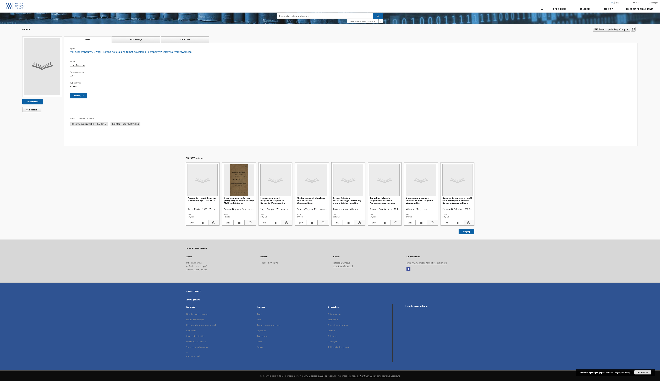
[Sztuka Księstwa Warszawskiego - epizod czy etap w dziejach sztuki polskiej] (348, 180)
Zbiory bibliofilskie (195, 336)
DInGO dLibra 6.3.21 (314, 375)
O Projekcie (559, 9)
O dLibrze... (332, 336)
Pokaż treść (32, 101)
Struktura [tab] (185, 39)
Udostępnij (654, 2)
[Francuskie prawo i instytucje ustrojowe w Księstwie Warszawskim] (275, 180)
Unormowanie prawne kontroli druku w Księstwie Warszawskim (419, 200)
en (617, 3)
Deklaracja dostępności (338, 347)
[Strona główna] (542, 9)
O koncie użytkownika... (338, 325)
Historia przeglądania (639, 9)
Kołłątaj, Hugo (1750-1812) (125, 123)
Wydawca (261, 330)
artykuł (73, 86)
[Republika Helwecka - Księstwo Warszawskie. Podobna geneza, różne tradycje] (384, 180)
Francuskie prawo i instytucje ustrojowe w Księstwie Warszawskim (272, 200)
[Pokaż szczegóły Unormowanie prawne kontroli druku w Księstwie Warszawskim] (431, 223)
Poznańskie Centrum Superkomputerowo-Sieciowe (374, 375)
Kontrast (637, 2)
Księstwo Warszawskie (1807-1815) (89, 123)
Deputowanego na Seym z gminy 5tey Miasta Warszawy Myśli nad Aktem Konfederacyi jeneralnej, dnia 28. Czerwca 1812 (239, 200)
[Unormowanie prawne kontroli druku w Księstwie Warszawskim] (421, 180)
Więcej (466, 231)
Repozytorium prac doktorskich (201, 325)
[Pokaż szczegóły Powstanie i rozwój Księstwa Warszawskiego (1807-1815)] (213, 223)
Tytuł (259, 314)
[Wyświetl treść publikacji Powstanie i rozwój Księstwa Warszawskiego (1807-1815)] (202, 223)
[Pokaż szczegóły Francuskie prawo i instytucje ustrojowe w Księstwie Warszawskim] (286, 223)
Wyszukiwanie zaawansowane (362, 21)
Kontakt (331, 330)
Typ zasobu (262, 336)
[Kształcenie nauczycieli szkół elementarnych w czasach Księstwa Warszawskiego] (457, 180)
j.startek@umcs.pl (341, 262)
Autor (259, 319)
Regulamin (332, 319)
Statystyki (332, 341)
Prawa (260, 347)
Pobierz (33, 109)
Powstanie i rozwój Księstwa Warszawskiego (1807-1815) (202, 199)
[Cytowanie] (633, 29)
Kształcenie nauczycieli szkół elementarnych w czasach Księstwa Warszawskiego (457, 200)
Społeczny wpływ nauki (197, 347)
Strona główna (193, 299)
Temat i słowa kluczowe (268, 325)
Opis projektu (333, 314)
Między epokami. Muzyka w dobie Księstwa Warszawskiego (311, 200)
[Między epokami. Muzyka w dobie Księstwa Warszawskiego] (312, 180)
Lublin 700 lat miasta (196, 341)
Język (259, 341)
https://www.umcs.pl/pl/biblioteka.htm (425, 262)
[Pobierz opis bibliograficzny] (191, 223)
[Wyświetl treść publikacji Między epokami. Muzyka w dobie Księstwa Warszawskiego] (311, 223)
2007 (72, 75)
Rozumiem (642, 372)
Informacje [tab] (136, 39)
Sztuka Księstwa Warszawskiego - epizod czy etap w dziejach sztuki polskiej (347, 200)
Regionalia (191, 330)
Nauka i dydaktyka (195, 319)
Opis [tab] (87, 39)
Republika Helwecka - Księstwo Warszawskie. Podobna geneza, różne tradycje (381, 200)
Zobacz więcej (193, 356)
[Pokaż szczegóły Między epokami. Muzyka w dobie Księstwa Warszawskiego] (322, 223)
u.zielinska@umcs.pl (343, 266)
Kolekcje (585, 9)
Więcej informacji (622, 372)
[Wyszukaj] (378, 16)
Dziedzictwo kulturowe (197, 314)
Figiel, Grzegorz (77, 65)
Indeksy (608, 9)
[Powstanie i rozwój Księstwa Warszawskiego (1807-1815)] (202, 180)
